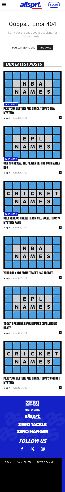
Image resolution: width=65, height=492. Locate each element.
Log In (54, 4)
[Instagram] (43, 449)
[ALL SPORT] (30, 5)
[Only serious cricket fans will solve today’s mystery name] (32, 197)
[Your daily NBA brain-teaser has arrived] (32, 252)
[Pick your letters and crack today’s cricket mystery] (32, 357)
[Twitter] (32, 449)
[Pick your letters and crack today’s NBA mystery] (32, 87)
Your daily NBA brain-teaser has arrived (28, 273)
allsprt (6, 118)
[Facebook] (22, 449)
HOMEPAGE (45, 47)
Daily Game (11, 104)
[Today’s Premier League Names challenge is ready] (32, 302)
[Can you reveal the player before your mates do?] (32, 142)
